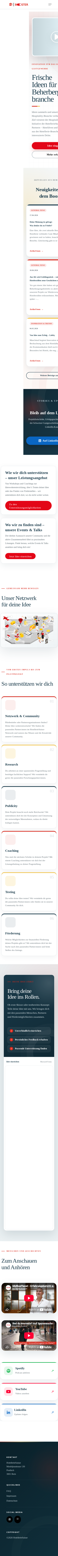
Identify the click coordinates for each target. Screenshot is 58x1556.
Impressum (11, 1496)
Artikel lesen (36, 251)
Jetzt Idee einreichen (20, 556)
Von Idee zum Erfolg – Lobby (42, 335)
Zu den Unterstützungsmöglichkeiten (25, 506)
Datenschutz (11, 1501)
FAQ (8, 1491)
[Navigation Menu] (50, 4)
